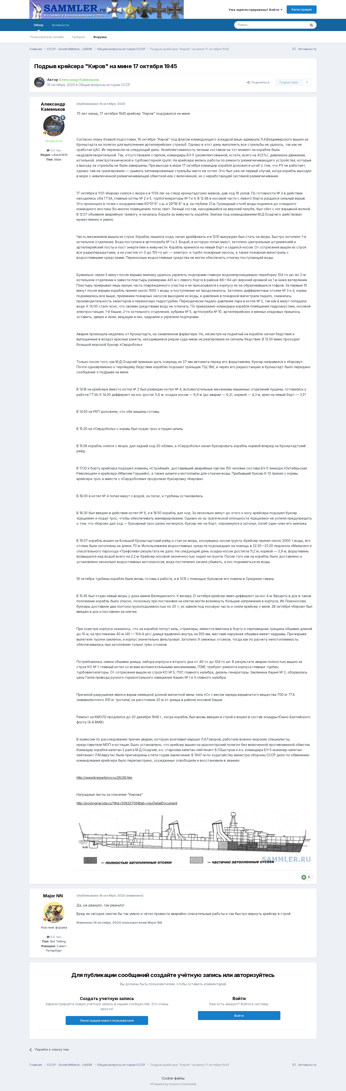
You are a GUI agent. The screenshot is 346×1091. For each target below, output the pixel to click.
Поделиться (259, 82)
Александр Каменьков (53, 107)
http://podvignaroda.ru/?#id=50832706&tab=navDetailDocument (126, 803)
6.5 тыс (55, 937)
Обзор (38, 25)
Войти (239, 1015)
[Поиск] (311, 25)
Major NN (53, 895)
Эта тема (293, 25)
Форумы (100, 37)
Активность (60, 25)
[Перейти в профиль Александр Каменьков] (39, 82)
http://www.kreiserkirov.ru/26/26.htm (104, 778)
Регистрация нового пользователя (107, 1020)
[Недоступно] (194, 837)
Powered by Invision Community (174, 1084)
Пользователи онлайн (47, 37)
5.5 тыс (55, 150)
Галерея (78, 37)
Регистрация (302, 9)
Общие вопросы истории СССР (104, 85)
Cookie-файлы (173, 1078)
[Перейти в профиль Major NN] (53, 912)
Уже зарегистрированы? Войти (255, 10)
